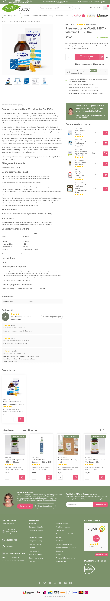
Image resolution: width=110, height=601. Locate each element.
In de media (60, 530)
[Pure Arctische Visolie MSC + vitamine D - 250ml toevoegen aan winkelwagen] (21, 419)
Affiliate (58, 537)
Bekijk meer (99, 554)
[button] (80, 8)
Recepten (59, 15)
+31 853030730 (83, 117)
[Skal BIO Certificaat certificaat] (38, 592)
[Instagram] (55, 583)
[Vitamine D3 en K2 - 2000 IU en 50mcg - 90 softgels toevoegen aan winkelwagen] (102, 477)
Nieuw (26, 15)
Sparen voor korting (36, 558)
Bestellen (32, 524)
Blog (51, 15)
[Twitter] (44, 583)
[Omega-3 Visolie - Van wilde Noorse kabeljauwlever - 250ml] (70, 188)
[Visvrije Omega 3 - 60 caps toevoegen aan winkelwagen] (105, 164)
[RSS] (70, 583)
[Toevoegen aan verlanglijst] (107, 57)
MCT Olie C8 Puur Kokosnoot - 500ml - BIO (41, 461)
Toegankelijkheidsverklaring (65, 558)
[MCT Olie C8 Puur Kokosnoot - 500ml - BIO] (42, 445)
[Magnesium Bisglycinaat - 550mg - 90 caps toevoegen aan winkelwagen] (22, 477)
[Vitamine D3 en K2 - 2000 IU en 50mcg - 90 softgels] (95, 445)
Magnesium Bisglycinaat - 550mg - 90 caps (14, 461)
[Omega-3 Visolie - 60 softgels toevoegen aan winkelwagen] (105, 143)
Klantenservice (25, 506)
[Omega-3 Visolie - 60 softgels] (70, 142)
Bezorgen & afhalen (36, 530)
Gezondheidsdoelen (39, 15)
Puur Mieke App (61, 561)
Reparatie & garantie (36, 537)
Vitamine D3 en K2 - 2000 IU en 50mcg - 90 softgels (95, 461)
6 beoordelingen (91, 24)
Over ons (32, 561)
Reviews (32, 548)
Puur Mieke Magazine (63, 527)
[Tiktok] (60, 583)
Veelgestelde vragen (36, 541)
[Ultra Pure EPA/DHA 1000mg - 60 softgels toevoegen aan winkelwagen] (105, 175)
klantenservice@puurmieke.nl (92, 115)
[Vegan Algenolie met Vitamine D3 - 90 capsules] (70, 153)
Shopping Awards (62, 524)
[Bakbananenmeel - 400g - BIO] (68, 445)
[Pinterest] (65, 583)
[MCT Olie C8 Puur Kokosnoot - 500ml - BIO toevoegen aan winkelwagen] (49, 477)
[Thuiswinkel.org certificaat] (102, 16)
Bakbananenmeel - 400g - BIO (67, 461)
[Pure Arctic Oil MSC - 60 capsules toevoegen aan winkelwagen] (105, 133)
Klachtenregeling (35, 544)
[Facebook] (39, 583)
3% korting (77, 91)
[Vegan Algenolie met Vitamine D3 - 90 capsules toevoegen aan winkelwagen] (105, 153)
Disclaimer (59, 551)
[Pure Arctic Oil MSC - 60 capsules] (70, 132)
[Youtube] (50, 583)
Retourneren (33, 534)
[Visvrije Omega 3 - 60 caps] (70, 163)
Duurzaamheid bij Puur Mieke (65, 534)
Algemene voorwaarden (64, 544)
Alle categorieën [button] (11, 16)
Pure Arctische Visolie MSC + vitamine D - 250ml (24, 21)
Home (4, 21)
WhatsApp (10, 547)
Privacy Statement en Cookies (66, 548)
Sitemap (58, 555)
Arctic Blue (70, 24)
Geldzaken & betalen (36, 527)
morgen (60, 2)
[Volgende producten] (104, 430)
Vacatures (59, 541)
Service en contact (35, 555)
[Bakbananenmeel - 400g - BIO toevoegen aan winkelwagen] (75, 477)
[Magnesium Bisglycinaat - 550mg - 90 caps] (15, 445)
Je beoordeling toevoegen (52, 317)
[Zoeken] (70, 8)
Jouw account (33, 551)
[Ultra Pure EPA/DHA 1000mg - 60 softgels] (70, 174)
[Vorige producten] (100, 430)
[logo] (18, 8)
